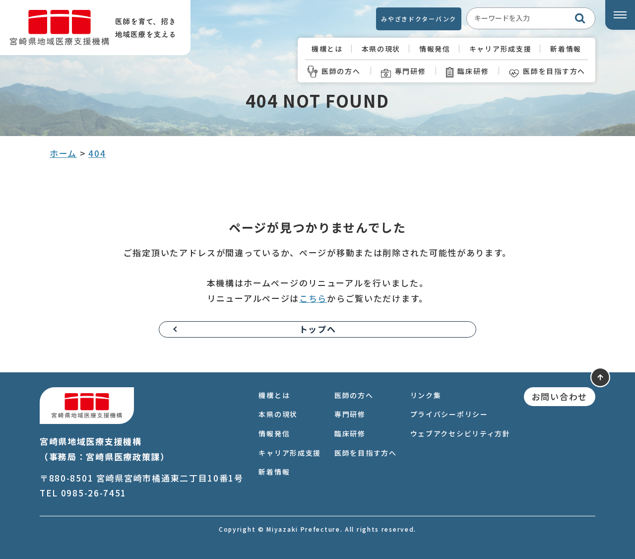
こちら (313, 298)
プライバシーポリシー (449, 414)
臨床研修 (473, 71)
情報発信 (434, 49)
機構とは (327, 49)
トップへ (317, 329)
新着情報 (565, 49)
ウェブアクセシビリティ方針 (460, 433)
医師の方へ (341, 71)
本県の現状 (381, 49)
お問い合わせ (559, 396)
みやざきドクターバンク (418, 18)
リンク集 (426, 395)
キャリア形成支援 (500, 49)
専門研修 (410, 71)
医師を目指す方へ (554, 71)
